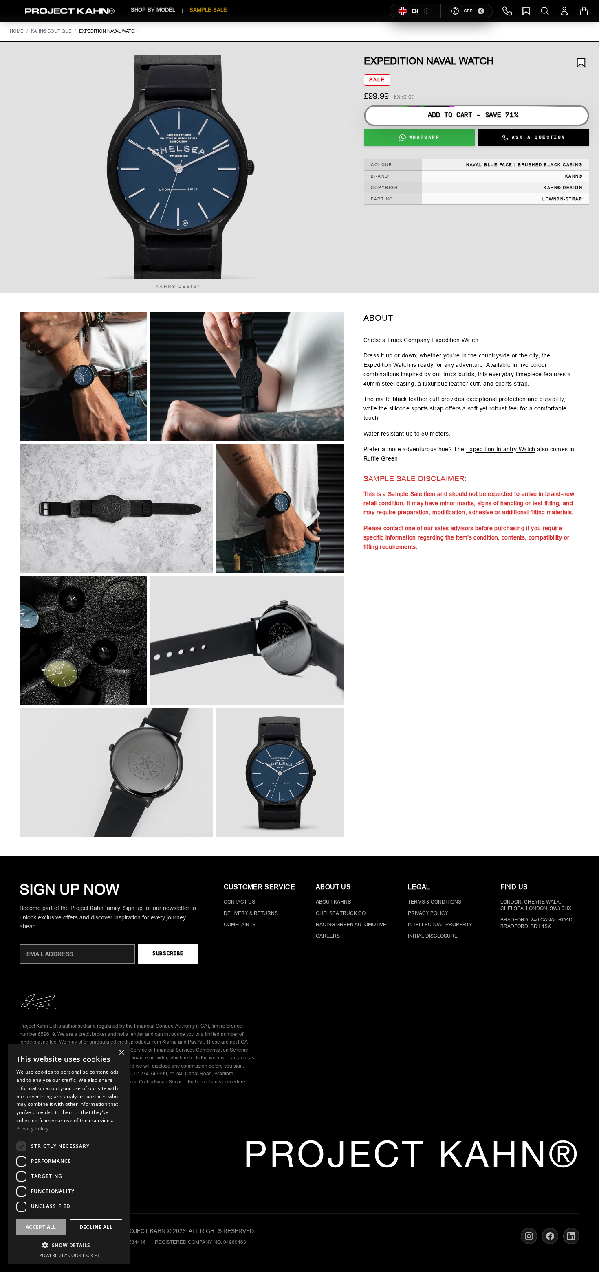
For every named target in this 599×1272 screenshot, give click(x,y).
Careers (328, 936)
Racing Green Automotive (351, 925)
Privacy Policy (428, 913)
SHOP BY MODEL (153, 10)
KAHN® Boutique (51, 31)
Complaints (239, 925)
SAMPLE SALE (208, 10)
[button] (179, 167)
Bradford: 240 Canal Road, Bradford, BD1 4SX (537, 923)
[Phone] (507, 11)
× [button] (121, 1053)
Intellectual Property (440, 925)
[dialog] (69, 1154)
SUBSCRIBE (167, 953)
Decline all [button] (95, 1227)
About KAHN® (333, 902)
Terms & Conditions (434, 902)
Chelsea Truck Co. (341, 913)
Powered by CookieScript (69, 1255)
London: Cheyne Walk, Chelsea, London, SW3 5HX (535, 905)
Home (16, 31)
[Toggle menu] (15, 11)
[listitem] (83, 376)
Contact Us (239, 902)
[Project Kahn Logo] (70, 11)
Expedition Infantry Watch (500, 449)
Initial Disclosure (433, 936)
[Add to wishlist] (581, 63)
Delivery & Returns (251, 913)
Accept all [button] (41, 1227)
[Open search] (545, 11)
